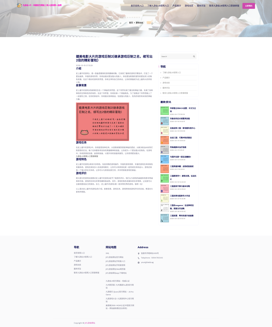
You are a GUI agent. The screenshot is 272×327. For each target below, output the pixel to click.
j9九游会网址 (90, 323)
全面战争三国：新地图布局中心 (182, 128)
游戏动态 (189, 5)
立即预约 (248, 6)
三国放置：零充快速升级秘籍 (181, 215)
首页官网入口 (137, 5)
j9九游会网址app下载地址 (116, 273)
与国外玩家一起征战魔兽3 (180, 157)
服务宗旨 (201, 5)
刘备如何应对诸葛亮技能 (180, 118)
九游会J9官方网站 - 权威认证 (118, 281)
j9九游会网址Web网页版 (115, 269)
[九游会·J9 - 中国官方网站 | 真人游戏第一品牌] (45, 5)
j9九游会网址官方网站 (114, 257)
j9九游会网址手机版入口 (115, 261)
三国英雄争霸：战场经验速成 (181, 166)
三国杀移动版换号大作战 (180, 196)
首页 (131, 22)
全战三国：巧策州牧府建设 (181, 138)
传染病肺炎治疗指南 (178, 147)
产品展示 (177, 5)
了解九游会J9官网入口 (158, 5)
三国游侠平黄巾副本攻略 (180, 186)
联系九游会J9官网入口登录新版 (224, 5)
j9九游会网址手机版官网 (115, 265)
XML (107, 253)
